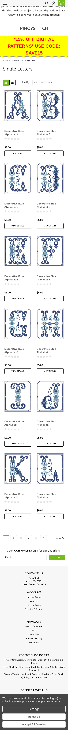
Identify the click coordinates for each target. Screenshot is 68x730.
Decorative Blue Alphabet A (14, 132)
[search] (46, 3)
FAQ (34, 630)
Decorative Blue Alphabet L (46, 495)
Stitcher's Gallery (34, 638)
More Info (34, 634)
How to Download (34, 626)
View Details (18, 153)
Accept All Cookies (34, 724)
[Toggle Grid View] (6, 83)
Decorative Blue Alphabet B (46, 132)
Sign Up (38, 605)
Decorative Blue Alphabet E (14, 278)
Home (5, 60)
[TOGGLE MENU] (5, 3)
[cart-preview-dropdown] (60, 3)
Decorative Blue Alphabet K (14, 495)
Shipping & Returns (34, 609)
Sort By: (25, 82)
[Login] (53, 3)
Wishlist (34, 601)
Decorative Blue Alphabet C (14, 205)
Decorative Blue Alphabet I (14, 423)
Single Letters (30, 60)
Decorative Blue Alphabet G (14, 350)
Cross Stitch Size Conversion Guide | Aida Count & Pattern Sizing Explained (34, 669)
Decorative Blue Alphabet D (46, 205)
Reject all (34, 717)
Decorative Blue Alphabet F (46, 278)
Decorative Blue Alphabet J (46, 423)
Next (59, 538)
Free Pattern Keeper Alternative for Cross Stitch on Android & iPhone (34, 661)
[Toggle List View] (12, 83)
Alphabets (16, 60)
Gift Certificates (34, 597)
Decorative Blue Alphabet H (46, 350)
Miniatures (34, 642)
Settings (34, 709)
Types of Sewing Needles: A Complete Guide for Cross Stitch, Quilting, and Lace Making (34, 676)
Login (28, 605)
